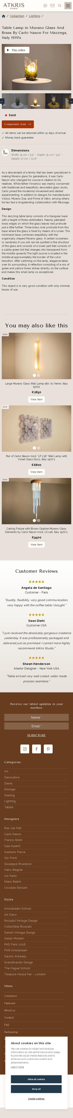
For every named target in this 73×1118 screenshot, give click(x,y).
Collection (17, 16)
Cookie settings (36, 1099)
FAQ (6, 1024)
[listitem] (36, 68)
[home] (12, 5)
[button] (59, 5)
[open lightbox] (36, 67)
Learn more (17, 1067)
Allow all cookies (36, 1079)
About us (9, 1010)
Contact (9, 1017)
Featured (9, 1003)
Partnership (11, 1032)
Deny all (36, 1089)
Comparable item (15, 124)
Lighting (34, 16)
